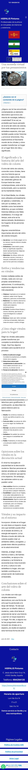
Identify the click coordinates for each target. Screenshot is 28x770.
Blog (12, 639)
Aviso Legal (23, 397)
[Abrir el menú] (26, 17)
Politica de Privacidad (15, 397)
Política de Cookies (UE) (14, 745)
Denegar (14, 390)
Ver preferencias (14, 394)
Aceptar (14, 386)
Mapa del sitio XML (14, 765)
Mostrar (6, 103)
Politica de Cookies (6, 397)
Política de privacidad (14, 752)
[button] (26, 372)
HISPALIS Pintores (10, 18)
